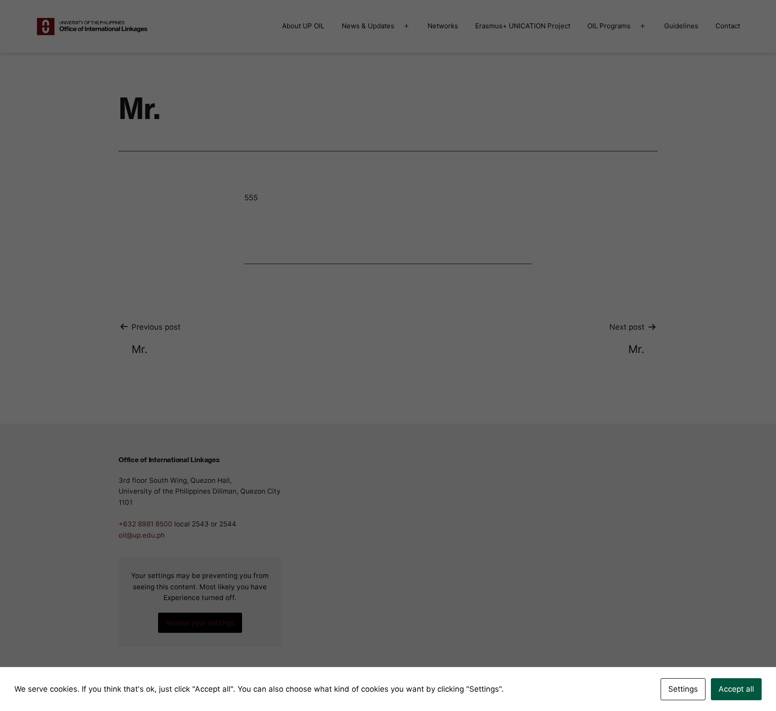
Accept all (736, 689)
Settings (683, 689)
